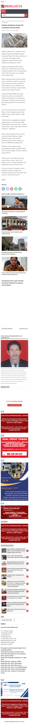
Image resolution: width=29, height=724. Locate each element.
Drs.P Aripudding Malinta (14, 401)
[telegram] (20, 188)
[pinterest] (11, 188)
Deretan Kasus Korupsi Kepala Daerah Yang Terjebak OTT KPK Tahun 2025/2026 (17, 570)
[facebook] (3, 188)
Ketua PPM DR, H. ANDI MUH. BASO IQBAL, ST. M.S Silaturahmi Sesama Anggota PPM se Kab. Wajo (16, 550)
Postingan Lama (23, 328)
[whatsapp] (15, 188)
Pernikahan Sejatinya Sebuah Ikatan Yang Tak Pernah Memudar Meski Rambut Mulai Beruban (16, 591)
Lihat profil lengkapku (14, 405)
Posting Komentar (15, 30)
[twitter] (7, 188)
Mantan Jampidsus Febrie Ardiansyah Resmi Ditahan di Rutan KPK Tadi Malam (17, 604)
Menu (3, 11)
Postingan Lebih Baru (7, 328)
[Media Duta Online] (11, 6)
